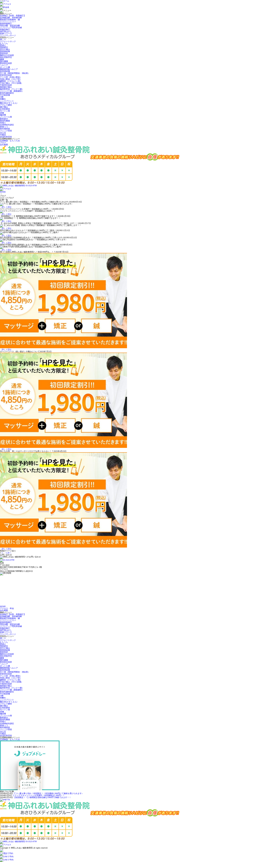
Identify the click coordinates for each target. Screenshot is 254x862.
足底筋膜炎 (5, 109)
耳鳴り (3, 123)
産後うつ (4, 127)
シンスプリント (7, 101)
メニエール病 (6, 117)
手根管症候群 (6, 85)
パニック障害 (6, 131)
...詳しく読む (6, 207)
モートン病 (5, 111)
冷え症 (3, 133)
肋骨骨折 (4, 53)
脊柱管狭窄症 (6, 57)
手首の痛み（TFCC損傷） (11, 83)
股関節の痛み (6, 87)
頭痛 (2, 113)
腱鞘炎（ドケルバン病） (11, 81)
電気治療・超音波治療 (10, 25)
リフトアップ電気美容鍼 (11, 27)
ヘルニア (4, 65)
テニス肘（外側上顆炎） (11, 77)
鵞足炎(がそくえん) (8, 103)
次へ (9, 553)
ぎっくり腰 (5, 67)
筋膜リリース (6, 33)
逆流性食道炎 (6, 137)
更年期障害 (5, 129)
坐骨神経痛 (5, 71)
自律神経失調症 (7, 125)
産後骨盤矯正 (6, 23)
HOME (3, 192)
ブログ (3, 143)
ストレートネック (8, 41)
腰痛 (2, 59)
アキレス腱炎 (6, 105)
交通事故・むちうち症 (10, 141)
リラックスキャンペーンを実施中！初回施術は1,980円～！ (39, 795)
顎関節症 (4, 47)
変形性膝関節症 (7, 93)
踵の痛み (4, 107)
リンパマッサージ (8, 35)
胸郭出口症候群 (7, 55)
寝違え (3, 45)
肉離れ (3, 99)
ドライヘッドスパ (8, 21)
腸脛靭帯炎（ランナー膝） (12, 89)
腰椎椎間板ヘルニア (9, 69)
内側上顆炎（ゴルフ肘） (11, 79)
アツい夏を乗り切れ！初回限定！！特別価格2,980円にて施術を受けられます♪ (48, 793)
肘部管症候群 (6, 75)
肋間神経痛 (5, 51)
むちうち (4, 43)
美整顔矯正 (5, 29)
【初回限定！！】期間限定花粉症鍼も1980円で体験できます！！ (42, 797)
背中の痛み (5, 49)
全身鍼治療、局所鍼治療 (11, 17)
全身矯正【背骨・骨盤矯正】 (13, 15)
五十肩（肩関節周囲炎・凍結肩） (15, 73)
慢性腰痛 (4, 61)
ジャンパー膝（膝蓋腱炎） (12, 91)
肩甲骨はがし (6, 31)
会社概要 (4, 145)
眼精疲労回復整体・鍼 (10, 19)
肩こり (3, 39)
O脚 (1, 97)
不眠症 (3, 135)
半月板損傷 (5, 95)
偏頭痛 (3, 115)
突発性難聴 (5, 121)
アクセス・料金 (7, 608)
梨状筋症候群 (6, 63)
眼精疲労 (4, 119)
